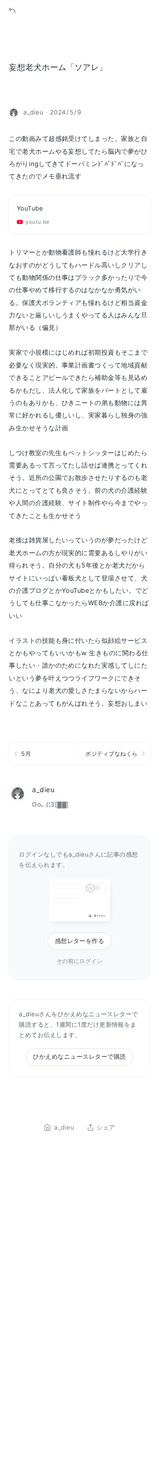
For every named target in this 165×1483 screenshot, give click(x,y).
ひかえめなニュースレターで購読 (79, 1056)
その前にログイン (79, 960)
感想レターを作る (80, 941)
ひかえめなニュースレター (95, 1014)
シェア (106, 1127)
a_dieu (43, 789)
